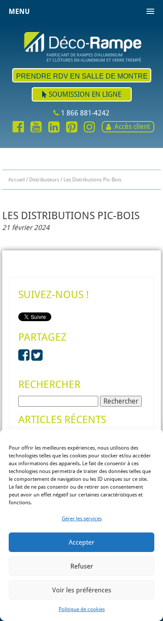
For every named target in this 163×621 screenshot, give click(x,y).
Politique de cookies (82, 609)
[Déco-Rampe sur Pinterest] (71, 127)
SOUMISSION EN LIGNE (84, 94)
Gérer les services (82, 519)
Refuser (81, 566)
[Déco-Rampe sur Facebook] (18, 127)
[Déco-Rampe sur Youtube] (36, 127)
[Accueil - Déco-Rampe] (81, 46)
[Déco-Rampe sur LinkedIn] (54, 127)
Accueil (16, 180)
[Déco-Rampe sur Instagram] (89, 127)
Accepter (81, 542)
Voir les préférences (81, 590)
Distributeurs (44, 180)
